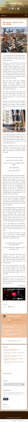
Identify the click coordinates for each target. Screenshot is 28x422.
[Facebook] (13, 8)
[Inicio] (15, 8)
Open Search (26, 15)
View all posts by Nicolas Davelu (15, 320)
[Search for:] (14, 384)
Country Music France (14, 3)
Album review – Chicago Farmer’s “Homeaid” (14, 361)
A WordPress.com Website (13, 417)
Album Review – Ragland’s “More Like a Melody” (13, 23)
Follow (5, 399)
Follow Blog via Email (7, 390)
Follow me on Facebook (7, 373)
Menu (5, 15)
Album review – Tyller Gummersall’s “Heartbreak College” (13, 334)
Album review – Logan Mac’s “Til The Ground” (14, 352)
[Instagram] (10, 8)
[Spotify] (18, 8)
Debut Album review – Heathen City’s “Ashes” (13, 331)
